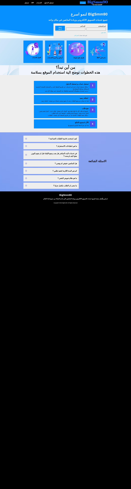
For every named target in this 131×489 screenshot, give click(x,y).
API (32, 3)
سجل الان (76, 35)
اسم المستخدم (102, 26)
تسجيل (27, 3)
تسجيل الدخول (49, 3)
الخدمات (39, 3)
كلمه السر (82, 26)
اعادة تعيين (103, 32)
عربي (83, 2)
